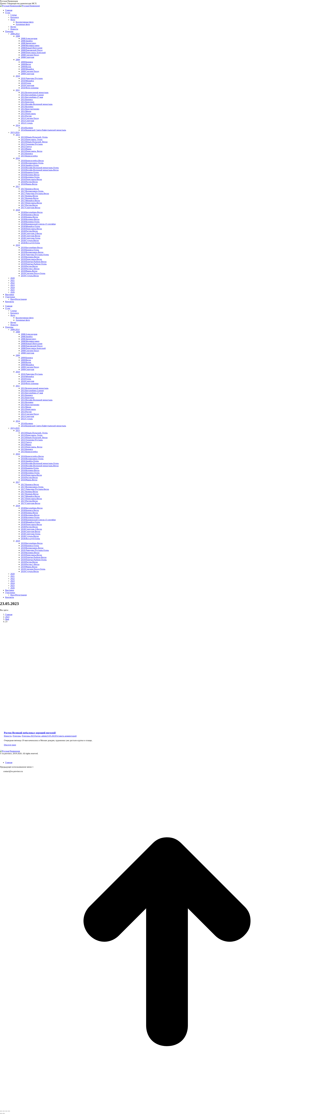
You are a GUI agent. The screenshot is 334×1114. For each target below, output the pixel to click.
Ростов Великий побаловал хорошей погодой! (30, 732)
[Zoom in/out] (9, 1111)
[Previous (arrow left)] (1, 1113)
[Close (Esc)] (1, 1111)
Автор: (40, 736)
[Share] (4, 1111)
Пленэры (17, 736)
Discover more (10, 745)
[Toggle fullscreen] (6, 1111)
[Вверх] (167, 1108)
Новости (8, 736)
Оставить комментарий (66, 736)
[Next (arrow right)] (4, 1113)
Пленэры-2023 (28, 736)
